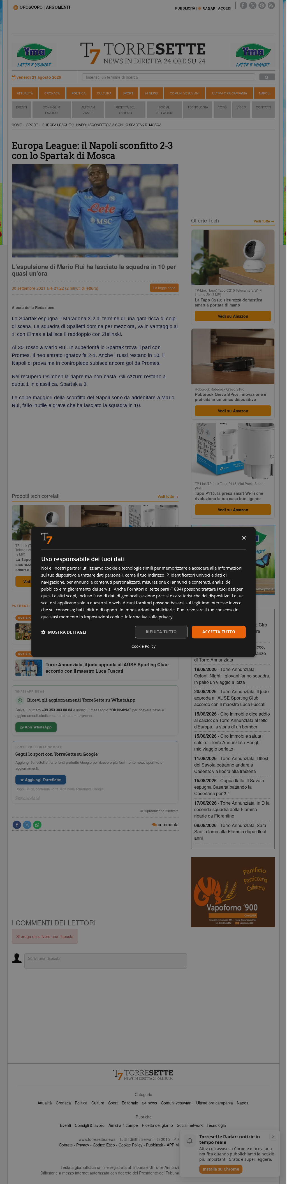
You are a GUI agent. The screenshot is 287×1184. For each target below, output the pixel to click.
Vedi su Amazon (233, 316)
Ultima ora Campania (229, 93)
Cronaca (52, 93)
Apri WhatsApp (38, 727)
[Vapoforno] (233, 892)
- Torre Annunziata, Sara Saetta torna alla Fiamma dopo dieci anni (230, 831)
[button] (63, 632)
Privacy (82, 1145)
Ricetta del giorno (125, 110)
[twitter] (252, 5)
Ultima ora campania (214, 1103)
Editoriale (130, 1103)
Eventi (21, 107)
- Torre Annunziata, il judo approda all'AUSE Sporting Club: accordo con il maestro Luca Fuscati (231, 697)
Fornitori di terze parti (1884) (155, 589)
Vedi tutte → (168, 496)
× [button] (244, 538)
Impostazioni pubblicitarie (149, 609)
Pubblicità (154, 1145)
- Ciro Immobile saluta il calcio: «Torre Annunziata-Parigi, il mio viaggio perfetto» (229, 742)
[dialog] (143, 592)
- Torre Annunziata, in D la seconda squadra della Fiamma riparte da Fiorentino (232, 809)
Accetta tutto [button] (218, 632)
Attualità (25, 93)
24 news (149, 1103)
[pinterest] (262, 5)
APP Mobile (177, 1145)
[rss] (271, 5)
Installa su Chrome (221, 1169)
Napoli (264, 93)
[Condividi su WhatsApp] (37, 825)
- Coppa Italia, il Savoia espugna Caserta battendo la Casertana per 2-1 (229, 787)
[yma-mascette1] (252, 54)
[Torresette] (143, 53)
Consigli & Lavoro (51, 110)
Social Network (164, 110)
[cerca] (267, 76)
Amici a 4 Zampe (88, 110)
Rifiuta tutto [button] (161, 632)
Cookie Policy (130, 1145)
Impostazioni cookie (103, 616)
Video (241, 107)
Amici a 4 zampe (123, 1125)
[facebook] (243, 5)
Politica (78, 93)
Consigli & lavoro (90, 1125)
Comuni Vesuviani (184, 93)
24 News (151, 93)
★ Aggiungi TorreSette (40, 779)
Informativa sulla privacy (149, 616)
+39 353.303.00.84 (57, 709)
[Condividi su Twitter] (27, 825)
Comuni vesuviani (176, 1103)
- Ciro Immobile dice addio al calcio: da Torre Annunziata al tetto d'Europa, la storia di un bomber (232, 720)
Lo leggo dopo (164, 287)
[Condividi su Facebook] (17, 825)
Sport (128, 93)
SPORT (32, 124)
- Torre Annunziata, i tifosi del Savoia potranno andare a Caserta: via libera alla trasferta (231, 764)
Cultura (104, 93)
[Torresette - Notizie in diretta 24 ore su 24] (143, 1074)
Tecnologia (198, 107)
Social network (190, 1125)
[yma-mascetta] (34, 54)
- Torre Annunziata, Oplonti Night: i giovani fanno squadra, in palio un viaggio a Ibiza (232, 675)
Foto (222, 107)
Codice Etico (104, 1145)
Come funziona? (28, 797)
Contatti (263, 107)
